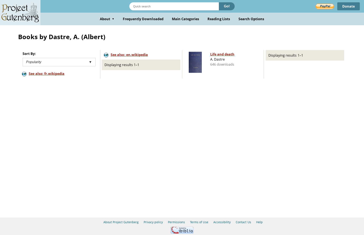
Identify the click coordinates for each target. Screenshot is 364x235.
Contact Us (243, 222)
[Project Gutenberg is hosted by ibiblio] (182, 232)
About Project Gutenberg (121, 222)
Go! (227, 6)
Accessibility (222, 222)
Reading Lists (218, 19)
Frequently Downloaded (143, 19)
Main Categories (185, 19)
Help (259, 222)
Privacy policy (153, 222)
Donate (348, 6)
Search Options (251, 19)
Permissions (176, 222)
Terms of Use (199, 222)
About (107, 19)
